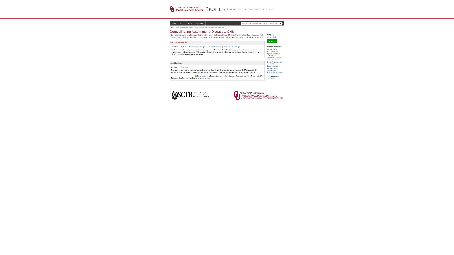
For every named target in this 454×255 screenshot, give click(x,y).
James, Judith (272, 37)
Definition (174, 47)
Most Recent (185, 67)
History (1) (199, 23)
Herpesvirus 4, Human (275, 73)
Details (183, 47)
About (182, 23)
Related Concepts (215, 47)
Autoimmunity (272, 49)
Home (174, 23)
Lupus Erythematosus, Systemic (275, 63)
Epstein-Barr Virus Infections (273, 54)
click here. (206, 78)
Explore (272, 41)
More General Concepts (197, 47)
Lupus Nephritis (272, 66)
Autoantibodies (272, 68)
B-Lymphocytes (272, 51)
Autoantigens (271, 70)
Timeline (174, 67)
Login (172, 27)
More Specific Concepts (232, 47)
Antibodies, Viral (273, 60)
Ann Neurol (271, 79)
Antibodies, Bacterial (274, 58)
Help (190, 23)
